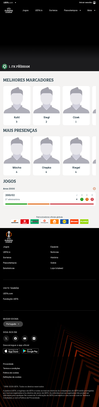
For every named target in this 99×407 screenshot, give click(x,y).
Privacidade (8, 364)
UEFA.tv (6, 252)
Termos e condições (11, 368)
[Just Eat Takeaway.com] (54, 221)
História (54, 257)
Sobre (53, 263)
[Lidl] (64, 221)
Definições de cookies (12, 377)
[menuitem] (25, 10)
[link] (25, 10)
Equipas (54, 247)
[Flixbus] (84, 221)
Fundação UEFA (10, 299)
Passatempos (10, 263)
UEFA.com (8, 293)
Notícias (55, 252)
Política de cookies (11, 373)
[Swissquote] (44, 221)
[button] (72, 10)
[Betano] (74, 221)
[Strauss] (24, 221)
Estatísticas (9, 268)
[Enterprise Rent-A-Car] (34, 221)
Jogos (6, 247)
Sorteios (7, 257)
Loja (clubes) (57, 268)
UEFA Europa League (9, 10)
